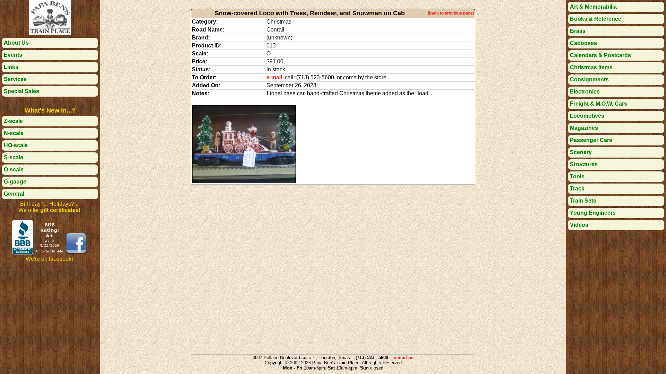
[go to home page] (50, 33)
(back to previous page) (451, 13)
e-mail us (403, 357)
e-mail (274, 77)
